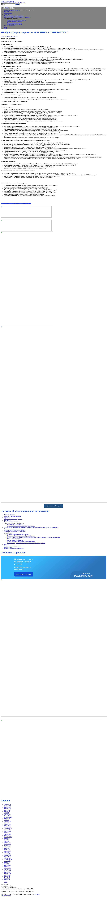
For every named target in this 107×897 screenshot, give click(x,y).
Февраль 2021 (7, 854)
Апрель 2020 (7, 865)
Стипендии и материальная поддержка (14, 528)
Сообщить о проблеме (23, 574)
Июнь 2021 (7, 849)
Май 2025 (6, 813)
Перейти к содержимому (7, 1)
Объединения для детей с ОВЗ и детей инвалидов (17, 17)
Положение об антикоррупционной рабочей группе (21, 536)
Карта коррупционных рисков (15, 540)
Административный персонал (15, 524)
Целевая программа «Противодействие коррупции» (21, 541)
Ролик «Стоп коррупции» (14, 538)
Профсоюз (6, 544)
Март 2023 (6, 832)
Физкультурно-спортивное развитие (16, 20)
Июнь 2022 (7, 838)
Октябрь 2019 (7, 873)
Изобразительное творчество (14, 24)
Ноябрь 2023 (7, 825)
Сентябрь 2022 (8, 837)
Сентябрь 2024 (8, 817)
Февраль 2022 (7, 842)
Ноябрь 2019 (7, 872)
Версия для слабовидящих (53, 506)
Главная (6, 7)
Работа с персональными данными (13, 519)
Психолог (6, 11)
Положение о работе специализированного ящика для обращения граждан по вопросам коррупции (33, 537)
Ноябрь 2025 (7, 807)
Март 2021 (6, 852)
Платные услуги (8, 547)
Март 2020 (6, 866)
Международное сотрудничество (12, 545)
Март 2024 (6, 822)
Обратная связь (8, 13)
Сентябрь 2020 (8, 859)
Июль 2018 (7, 879)
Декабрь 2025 (7, 806)
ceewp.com (37, 894)
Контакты (6, 14)
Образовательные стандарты (11, 521)
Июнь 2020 (7, 862)
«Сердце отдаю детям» (10, 25)
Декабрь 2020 (7, 855)
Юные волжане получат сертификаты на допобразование (16, 203)
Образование (7, 520)
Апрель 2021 (7, 851)
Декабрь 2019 (7, 870)
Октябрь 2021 (7, 845)
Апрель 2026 (7, 804)
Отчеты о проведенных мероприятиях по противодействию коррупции (26, 543)
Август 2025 (7, 810)
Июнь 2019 (7, 878)
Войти (5, 882)
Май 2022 (6, 839)
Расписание (7, 8)
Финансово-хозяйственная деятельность (14, 530)
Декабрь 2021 (7, 844)
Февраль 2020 (7, 868)
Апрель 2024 (7, 821)
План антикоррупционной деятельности (18, 534)
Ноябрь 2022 (7, 835)
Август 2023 (7, 830)
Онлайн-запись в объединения (12, 10)
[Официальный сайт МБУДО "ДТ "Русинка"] (13, 2)
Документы (7, 517)
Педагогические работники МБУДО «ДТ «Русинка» (21, 526)
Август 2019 (7, 875)
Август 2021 (7, 846)
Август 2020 (7, 861)
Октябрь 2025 (7, 808)
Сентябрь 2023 (8, 828)
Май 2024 (6, 820)
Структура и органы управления (12, 516)
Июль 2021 (7, 848)
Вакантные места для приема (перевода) (14, 531)
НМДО (6, 27)
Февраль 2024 (7, 824)
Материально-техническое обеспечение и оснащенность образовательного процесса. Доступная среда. (31, 527)
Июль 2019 (7, 876)
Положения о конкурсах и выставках (14, 15)
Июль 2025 (7, 811)
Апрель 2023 (7, 831)
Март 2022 (6, 841)
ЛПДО (5, 28)
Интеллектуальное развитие (14, 23)
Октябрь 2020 (7, 858)
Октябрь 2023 (7, 827)
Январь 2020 (7, 869)
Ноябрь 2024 (7, 815)
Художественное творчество (14, 21)
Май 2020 (6, 863)
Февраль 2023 (7, 834)
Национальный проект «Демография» (14, 548)
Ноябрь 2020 (7, 856)
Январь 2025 (7, 814)
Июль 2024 (7, 818)
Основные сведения (9, 514)
